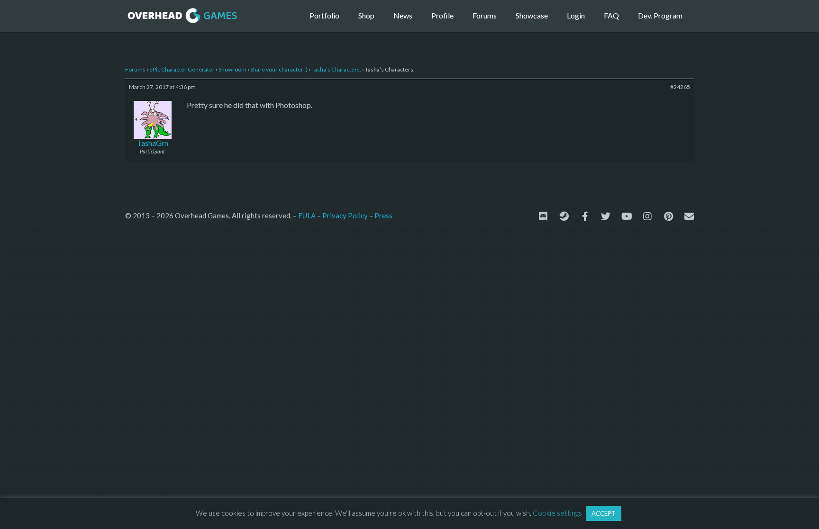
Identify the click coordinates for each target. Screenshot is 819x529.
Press (383, 215)
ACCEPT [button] (604, 513)
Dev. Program (660, 15)
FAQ (611, 15)
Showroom (232, 69)
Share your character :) (279, 69)
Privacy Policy (345, 215)
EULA (307, 215)
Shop (366, 15)
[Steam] (564, 216)
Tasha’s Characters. (336, 69)
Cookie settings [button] (557, 513)
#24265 (680, 86)
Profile (442, 15)
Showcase (532, 15)
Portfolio (324, 15)
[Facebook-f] (585, 216)
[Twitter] (605, 216)
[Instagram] (647, 216)
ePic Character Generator (182, 69)
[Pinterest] (668, 216)
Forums (485, 15)
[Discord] (543, 216)
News (402, 15)
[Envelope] (689, 216)
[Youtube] (626, 216)
